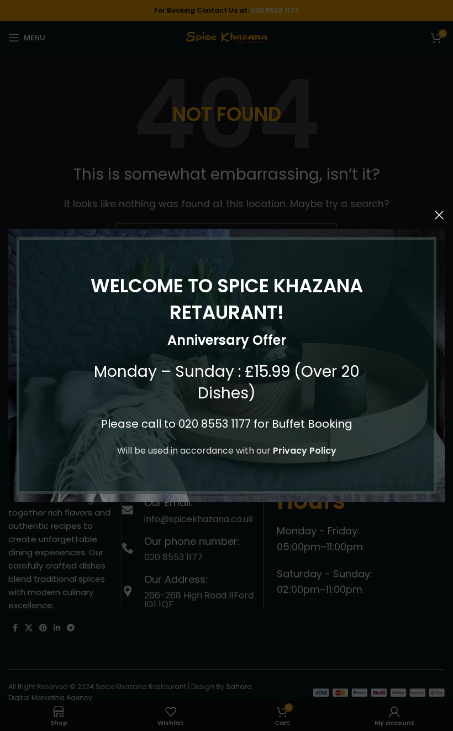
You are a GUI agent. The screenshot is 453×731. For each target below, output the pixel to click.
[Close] (439, 215)
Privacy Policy (304, 450)
